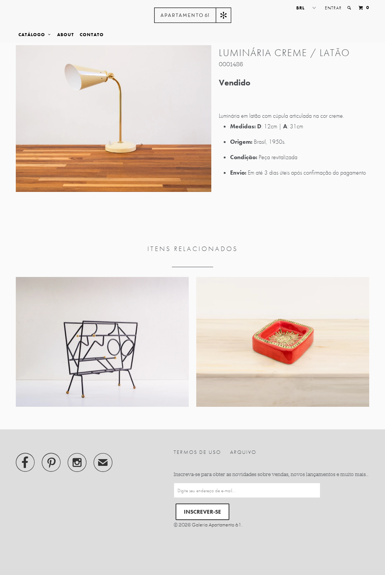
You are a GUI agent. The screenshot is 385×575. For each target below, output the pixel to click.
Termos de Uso (197, 452)
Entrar (333, 8)
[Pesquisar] (349, 8)
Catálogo (33, 35)
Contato (92, 35)
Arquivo (243, 452)
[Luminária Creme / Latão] (113, 118)
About (65, 35)
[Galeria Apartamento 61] (192, 15)
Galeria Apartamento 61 (216, 524)
